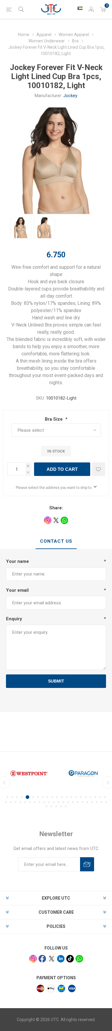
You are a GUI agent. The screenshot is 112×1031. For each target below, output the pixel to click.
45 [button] (51, 806)
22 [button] (6, 802)
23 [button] (11, 802)
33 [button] (58, 802)
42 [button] (101, 802)
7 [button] (38, 797)
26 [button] (25, 802)
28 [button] (35, 802)
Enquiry (14, 618)
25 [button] (20, 802)
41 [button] (97, 802)
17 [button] (86, 797)
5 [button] (27, 797)
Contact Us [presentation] (56, 541)
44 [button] (46, 806)
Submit (56, 681)
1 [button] (7, 797)
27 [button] (30, 802)
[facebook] (42, 958)
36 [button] (73, 802)
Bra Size (54, 419)
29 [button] (39, 802)
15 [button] (76, 797)
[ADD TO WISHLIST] (98, 469)
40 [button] (92, 802)
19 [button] (95, 797)
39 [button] (87, 802)
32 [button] (54, 802)
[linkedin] (61, 958)
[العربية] (80, 8)
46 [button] (56, 806)
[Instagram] (33, 958)
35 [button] (68, 802)
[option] (21, 227)
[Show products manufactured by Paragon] (83, 773)
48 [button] (66, 806)
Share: (56, 508)
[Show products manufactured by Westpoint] (29, 773)
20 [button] (100, 797)
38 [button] (82, 802)
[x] (51, 958)
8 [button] (43, 797)
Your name (17, 561)
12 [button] (62, 797)
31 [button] (49, 802)
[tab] (56, 541)
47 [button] (61, 806)
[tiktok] (70, 958)
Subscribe (87, 864)
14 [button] (71, 797)
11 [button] (57, 797)
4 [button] (22, 797)
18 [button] (90, 797)
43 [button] (106, 802)
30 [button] (44, 802)
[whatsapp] (79, 958)
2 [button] (12, 797)
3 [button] (17, 797)
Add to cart (62, 469)
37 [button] (78, 802)
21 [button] (105, 797)
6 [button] (33, 797)
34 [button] (63, 802)
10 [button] (52, 797)
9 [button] (47, 797)
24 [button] (15, 802)
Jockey (70, 95)
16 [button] (81, 797)
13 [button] (66, 797)
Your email (17, 590)
